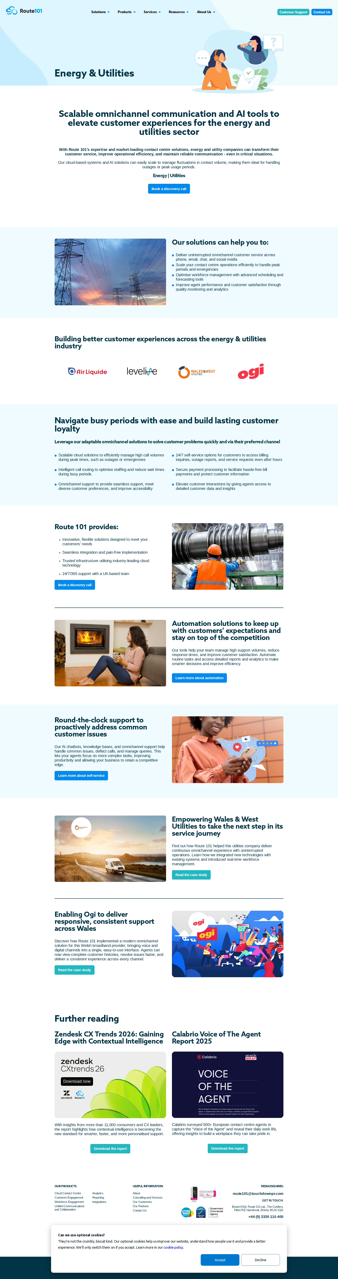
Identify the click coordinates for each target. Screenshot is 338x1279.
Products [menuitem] (124, 12)
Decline (260, 1260)
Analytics (97, 1193)
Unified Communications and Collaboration (69, 1207)
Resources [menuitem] (176, 12)
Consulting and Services (148, 1197)
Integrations (99, 1201)
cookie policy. (174, 1247)
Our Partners (141, 1206)
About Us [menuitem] (204, 12)
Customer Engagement (69, 1197)
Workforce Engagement (69, 1201)
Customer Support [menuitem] (293, 12)
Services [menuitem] (150, 12)
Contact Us (140, 1210)
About (136, 1193)
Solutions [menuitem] (98, 12)
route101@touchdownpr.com (258, 1194)
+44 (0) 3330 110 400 (265, 1217)
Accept (220, 1260)
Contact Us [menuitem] (322, 12)
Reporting (98, 1197)
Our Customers (142, 1201)
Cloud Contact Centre (68, 1193)
